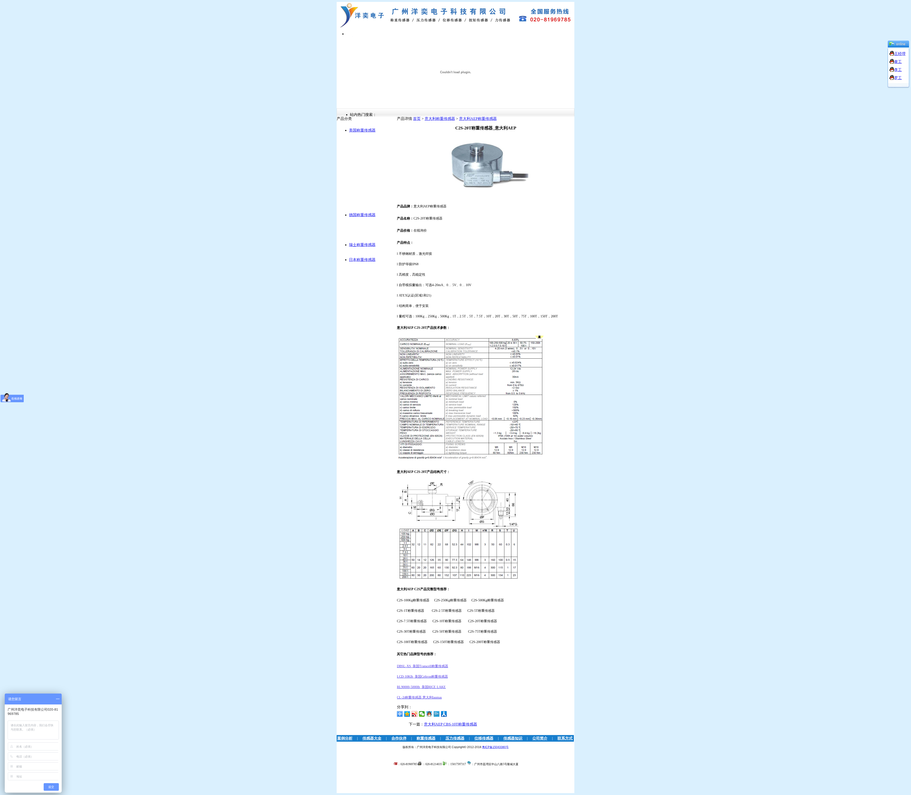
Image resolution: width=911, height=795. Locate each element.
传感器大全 (372, 738)
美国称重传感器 (362, 130)
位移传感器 (483, 738)
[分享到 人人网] (444, 714)
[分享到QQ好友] (429, 714)
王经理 (900, 54)
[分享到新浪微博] (415, 714)
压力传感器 (455, 738)
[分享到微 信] (422, 714)
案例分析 (345, 738)
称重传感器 (426, 738)
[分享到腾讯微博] (437, 714)
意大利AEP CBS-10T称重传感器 (450, 724)
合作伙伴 (399, 738)
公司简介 (540, 738)
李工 (898, 70)
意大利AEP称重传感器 (478, 119)
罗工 (898, 78)
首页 (417, 119)
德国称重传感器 (362, 215)
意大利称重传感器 (440, 119)
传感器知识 (512, 738)
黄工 (898, 62)
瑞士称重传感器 (362, 245)
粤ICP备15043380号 (495, 747)
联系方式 (565, 738)
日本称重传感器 (362, 260)
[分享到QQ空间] (407, 714)
